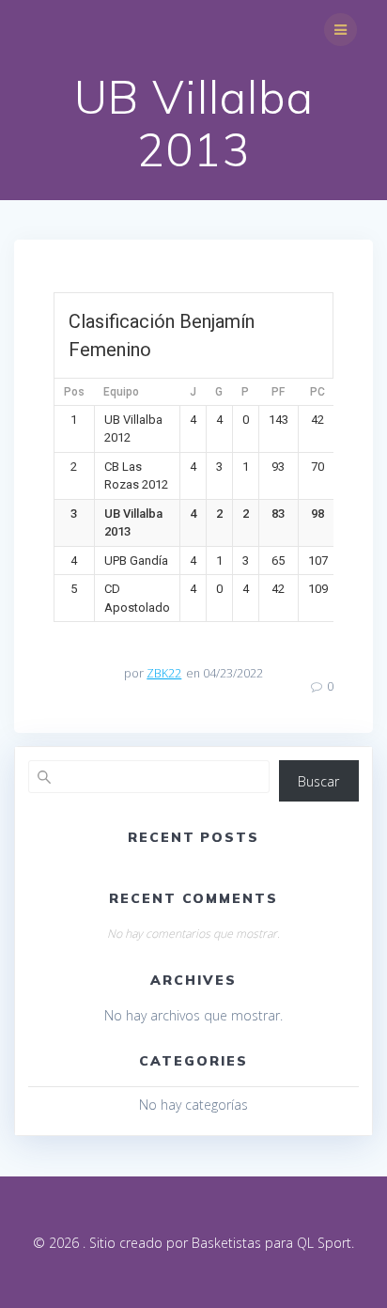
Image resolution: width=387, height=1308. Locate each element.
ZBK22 (164, 673)
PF (278, 391)
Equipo (121, 391)
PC (317, 391)
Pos (74, 391)
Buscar (318, 781)
